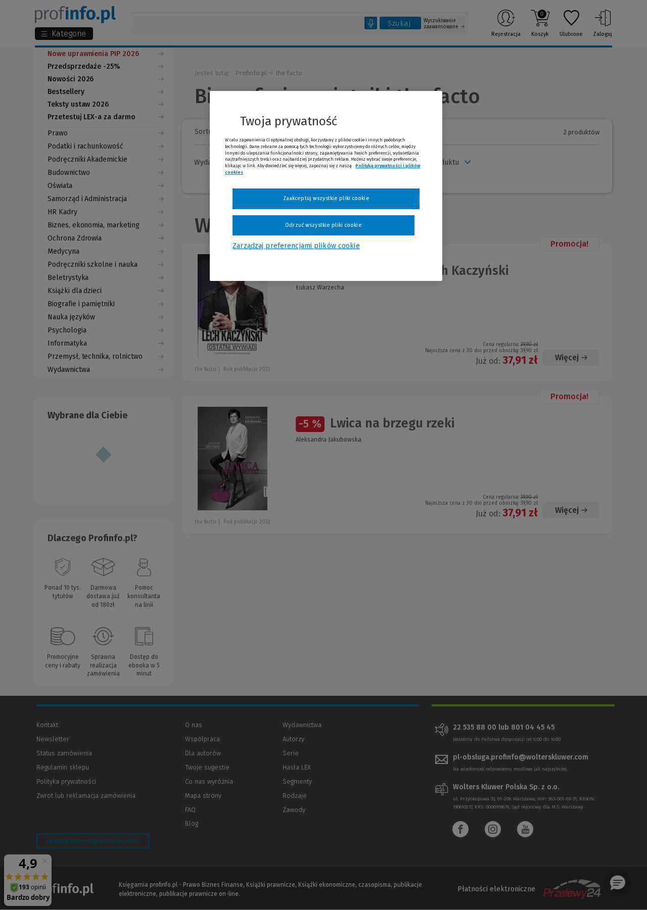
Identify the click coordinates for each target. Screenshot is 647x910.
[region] (326, 186)
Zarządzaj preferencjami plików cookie (296, 246)
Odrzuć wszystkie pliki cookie (323, 225)
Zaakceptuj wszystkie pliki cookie (326, 198)
